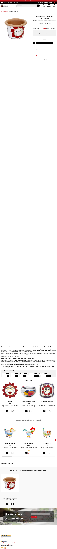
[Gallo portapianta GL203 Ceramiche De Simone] (28, 432)
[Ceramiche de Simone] (4, 5)
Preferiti (49, 6)
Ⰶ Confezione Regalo (45, 33)
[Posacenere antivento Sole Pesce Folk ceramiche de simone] (28, 390)
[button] (7, 0)
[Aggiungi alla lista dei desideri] (54, 43)
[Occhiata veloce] (13, 411)
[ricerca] (38, 6)
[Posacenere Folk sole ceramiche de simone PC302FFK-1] (47, 390)
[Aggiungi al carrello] (7, 411)
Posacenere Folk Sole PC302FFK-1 (47, 401)
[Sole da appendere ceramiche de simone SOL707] (10, 390)
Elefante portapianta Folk (10, 443)
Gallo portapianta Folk (28, 443)
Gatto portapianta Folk (47, 443)
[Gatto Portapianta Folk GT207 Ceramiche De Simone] (47, 432)
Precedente (3, 545)
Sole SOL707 (10, 401)
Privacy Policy (48, 519)
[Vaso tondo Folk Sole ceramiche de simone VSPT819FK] (16, 28)
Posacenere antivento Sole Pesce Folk (28, 401)
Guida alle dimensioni (37, 55)
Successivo (9, 545)
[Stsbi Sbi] (1, 2)
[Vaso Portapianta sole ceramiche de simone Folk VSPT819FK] (10, 483)
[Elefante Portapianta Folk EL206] (10, 432)
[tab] (4, 9)
